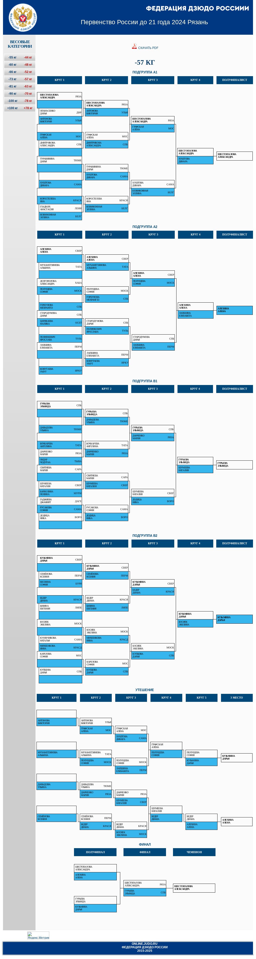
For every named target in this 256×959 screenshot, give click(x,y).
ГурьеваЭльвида (45, 405)
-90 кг (12, 93)
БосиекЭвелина (45, 623)
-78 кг (28, 101)
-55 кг (12, 57)
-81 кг (12, 86)
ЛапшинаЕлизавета (185, 314)
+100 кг (12, 108)
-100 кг (13, 101)
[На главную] (20, 13)
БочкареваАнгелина (46, 445)
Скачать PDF (148, 48)
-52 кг (28, 72)
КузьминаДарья (46, 559)
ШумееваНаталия (184, 469)
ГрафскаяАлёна (138, 128)
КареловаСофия (46, 655)
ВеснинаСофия (45, 583)
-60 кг (12, 64)
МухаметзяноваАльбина (50, 266)
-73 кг (12, 79)
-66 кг (12, 72)
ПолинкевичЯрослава (94, 330)
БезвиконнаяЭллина (140, 192)
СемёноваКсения (46, 575)
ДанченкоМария (138, 437)
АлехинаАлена (45, 250)
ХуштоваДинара (184, 160)
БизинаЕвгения (45, 607)
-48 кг (28, 64)
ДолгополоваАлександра (48, 282)
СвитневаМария (46, 469)
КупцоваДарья (137, 655)
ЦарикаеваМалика (46, 322)
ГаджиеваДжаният (46, 501)
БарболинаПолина (46, 493)
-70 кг (28, 93)
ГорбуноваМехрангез (92, 298)
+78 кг (28, 108)
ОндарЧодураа (45, 461)
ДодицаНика (137, 501)
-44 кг (28, 57)
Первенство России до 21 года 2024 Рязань (144, 21)
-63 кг (28, 86)
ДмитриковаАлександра (47, 144)
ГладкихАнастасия (47, 208)
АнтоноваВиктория (92, 112)
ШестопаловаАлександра (49, 96)
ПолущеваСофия (139, 282)
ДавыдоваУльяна (92, 421)
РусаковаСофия (46, 509)
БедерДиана (136, 591)
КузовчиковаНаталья (48, 639)
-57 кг (28, 79)
